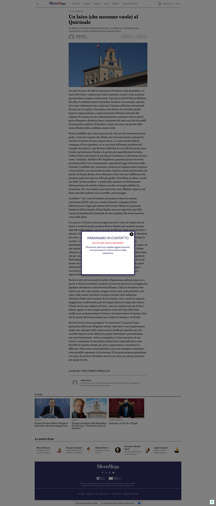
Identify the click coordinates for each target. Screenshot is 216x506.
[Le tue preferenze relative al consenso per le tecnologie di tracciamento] (212, 502)
